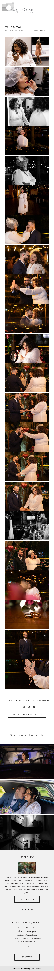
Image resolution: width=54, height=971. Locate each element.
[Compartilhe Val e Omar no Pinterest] (34, 707)
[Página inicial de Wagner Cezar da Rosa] (17, 7)
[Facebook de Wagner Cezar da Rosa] (25, 947)
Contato (27, 957)
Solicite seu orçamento (27, 714)
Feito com (27, 969)
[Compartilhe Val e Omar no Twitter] (29, 707)
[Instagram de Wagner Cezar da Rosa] (29, 947)
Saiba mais (27, 899)
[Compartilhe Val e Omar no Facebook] (19, 707)
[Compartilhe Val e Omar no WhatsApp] (24, 707)
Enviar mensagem (28, 932)
